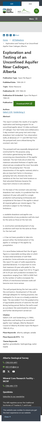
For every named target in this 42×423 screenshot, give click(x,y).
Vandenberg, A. (19, 112)
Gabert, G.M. (8, 112)
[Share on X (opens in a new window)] (11, 35)
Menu (31, 19)
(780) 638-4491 (11, 362)
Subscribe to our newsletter (13, 396)
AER (11, 4)
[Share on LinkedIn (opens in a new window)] (4, 35)
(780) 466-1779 (11, 386)
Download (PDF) (23, 104)
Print (17, 35)
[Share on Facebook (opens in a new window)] (7, 35)
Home (5, 40)
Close (6, 417)
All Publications (18, 40)
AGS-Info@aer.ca (12, 367)
